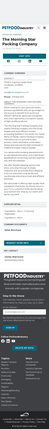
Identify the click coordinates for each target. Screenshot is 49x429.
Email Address (10, 307)
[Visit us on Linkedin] (29, 61)
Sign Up (10, 328)
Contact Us (41, 419)
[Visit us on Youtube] (40, 61)
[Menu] (44, 28)
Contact (9, 79)
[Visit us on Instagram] (19, 61)
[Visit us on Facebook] (8, 61)
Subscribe (7, 419)
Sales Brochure (13, 230)
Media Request (13, 422)
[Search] (38, 28)
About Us (29, 419)
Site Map (41, 422)
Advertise (18, 419)
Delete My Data (24, 348)
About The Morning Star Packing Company (22, 103)
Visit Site (24, 56)
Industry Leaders (11, 34)
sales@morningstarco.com (16, 92)
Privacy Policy (28, 422)
